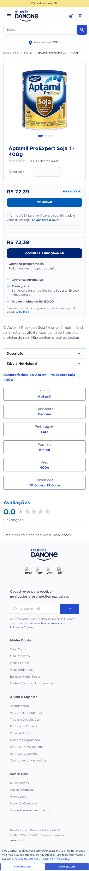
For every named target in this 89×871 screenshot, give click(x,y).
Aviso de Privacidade (55, 859)
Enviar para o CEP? (45, 219)
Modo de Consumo (23, 803)
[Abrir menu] (8, 15)
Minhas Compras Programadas (32, 683)
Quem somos (19, 783)
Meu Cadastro (20, 656)
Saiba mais (22, 312)
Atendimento (19, 706)
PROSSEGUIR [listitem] (67, 866)
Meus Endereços (21, 669)
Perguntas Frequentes (26, 712)
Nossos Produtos (22, 790)
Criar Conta (18, 649)
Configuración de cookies (28, 760)
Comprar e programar (44, 253)
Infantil (28, 52)
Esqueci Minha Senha (25, 676)
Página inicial (11, 52)
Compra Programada (25, 740)
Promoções (18, 796)
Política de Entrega (23, 726)
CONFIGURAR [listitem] (22, 866)
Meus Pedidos (20, 663)
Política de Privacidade (51, 623)
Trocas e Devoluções (25, 719)
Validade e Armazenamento (30, 810)
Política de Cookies (22, 627)
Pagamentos (19, 733)
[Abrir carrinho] (80, 16)
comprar (44, 202)
